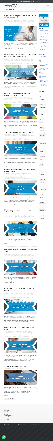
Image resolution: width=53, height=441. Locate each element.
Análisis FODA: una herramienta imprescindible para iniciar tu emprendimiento (20, 55)
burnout (41, 114)
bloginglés (42, 36)
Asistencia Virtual (21, 18)
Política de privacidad (21, 424)
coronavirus (42, 130)
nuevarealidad (42, 205)
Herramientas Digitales (20, 21)
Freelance (11, 21)
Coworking (17, 20)
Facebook (8, 21)
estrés (41, 159)
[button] (4, 437)
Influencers (26, 21)
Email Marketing (22, 20)
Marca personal (42, 182)
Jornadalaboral (42, 179)
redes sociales (19, 24)
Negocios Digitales (43, 45)
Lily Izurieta (10, 18)
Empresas (41, 151)
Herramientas (42, 40)
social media (27, 24)
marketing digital (19, 22)
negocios (41, 197)
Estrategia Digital (43, 39)
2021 (40, 96)
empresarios (42, 148)
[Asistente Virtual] (10, 5)
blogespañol (42, 34)
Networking (9, 24)
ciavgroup (41, 122)
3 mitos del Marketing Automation (16, 366)
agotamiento (42, 99)
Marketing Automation (44, 42)
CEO (40, 119)
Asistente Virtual (43, 33)
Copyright (9, 20)
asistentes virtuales (43, 104)
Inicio (41, 9)
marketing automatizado (11, 22)
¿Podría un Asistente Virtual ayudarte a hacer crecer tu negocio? (43, 63)
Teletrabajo (31, 24)
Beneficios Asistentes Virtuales (43, 110)
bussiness (41, 117)
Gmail (15, 21)
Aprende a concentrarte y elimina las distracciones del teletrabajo (17, 94)
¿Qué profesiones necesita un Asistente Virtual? (43, 58)
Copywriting (13, 20)
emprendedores (42, 138)
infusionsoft (45, 9)
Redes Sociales (42, 48)
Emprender (42, 140)
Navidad (41, 194)
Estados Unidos (42, 153)
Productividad (14, 24)
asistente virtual (42, 107)
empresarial (42, 146)
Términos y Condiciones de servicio (10, 424)
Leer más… (6, 50)
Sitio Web (23, 24)
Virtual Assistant (43, 50)
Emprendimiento (28, 20)
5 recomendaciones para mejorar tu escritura (19, 132)
